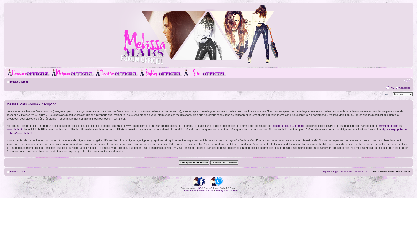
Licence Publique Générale (286, 125)
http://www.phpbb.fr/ (21, 133)
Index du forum (19, 81)
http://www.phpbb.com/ (395, 129)
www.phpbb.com (388, 125)
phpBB (197, 188)
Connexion (404, 87)
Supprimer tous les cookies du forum (351, 171)
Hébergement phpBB (226, 190)
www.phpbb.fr (15, 129)
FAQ (392, 87)
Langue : (387, 94)
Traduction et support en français (196, 190)
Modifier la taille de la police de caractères (407, 81)
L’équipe (326, 171)
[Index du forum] (208, 64)
